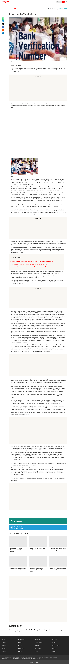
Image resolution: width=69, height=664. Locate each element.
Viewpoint (54, 648)
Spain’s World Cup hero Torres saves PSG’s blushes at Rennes (18, 550)
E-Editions (14, 5)
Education (4, 650)
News (8, 5)
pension (20, 651)
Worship (54, 651)
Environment (21, 641)
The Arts (54, 642)
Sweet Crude (54, 639)
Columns (54, 5)
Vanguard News (5, 2)
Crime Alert (4, 645)
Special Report (38, 650)
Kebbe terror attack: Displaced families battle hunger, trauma (58, 569)
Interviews (37, 639)
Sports (41, 5)
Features (20, 642)
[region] (21, 117)
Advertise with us (23, 657)
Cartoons (54, 644)
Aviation (3, 641)
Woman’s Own (55, 650)
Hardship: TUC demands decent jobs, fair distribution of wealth (38, 569)
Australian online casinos (27, 658)
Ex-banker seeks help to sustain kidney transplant (58, 549)
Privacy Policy (35, 657)
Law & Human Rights (39, 642)
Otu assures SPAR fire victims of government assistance (18, 569)
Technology (54, 641)
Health (19, 645)
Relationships (38, 648)
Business (34, 5)
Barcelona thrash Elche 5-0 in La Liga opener (37, 549)
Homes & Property (22, 647)
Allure (61, 5)
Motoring (37, 645)
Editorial (47, 5)
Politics (22, 5)
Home (3, 5)
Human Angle (21, 648)
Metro (28, 5)
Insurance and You (22, 650)
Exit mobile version (34, 662)
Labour (36, 641)
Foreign (20, 644)
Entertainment (21, 639)
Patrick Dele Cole (14, 8)
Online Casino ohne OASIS (44, 657)
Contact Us (30, 657)
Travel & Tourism (55, 645)
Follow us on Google (51, 8)
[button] (66, 1)
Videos (53, 647)
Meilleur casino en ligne (54, 657)
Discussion (4, 648)
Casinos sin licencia (36, 658)
